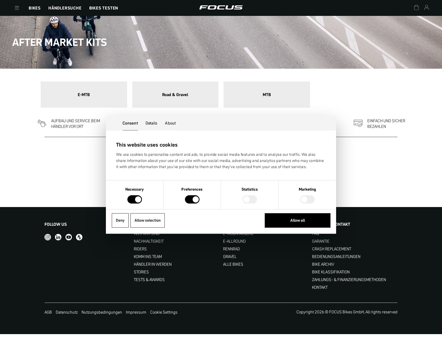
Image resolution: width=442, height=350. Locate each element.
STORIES (141, 272)
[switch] (192, 200)
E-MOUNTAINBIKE (238, 233)
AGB (48, 312)
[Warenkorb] (416, 8)
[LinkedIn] (58, 237)
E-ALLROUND (234, 241)
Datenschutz (67, 312)
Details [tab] (152, 123)
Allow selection (148, 220)
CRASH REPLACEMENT (331, 249)
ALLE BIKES (233, 264)
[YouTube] (68, 237)
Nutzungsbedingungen (102, 312)
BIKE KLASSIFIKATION (331, 272)
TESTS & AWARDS (149, 279)
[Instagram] (48, 237)
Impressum (136, 312)
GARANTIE (320, 241)
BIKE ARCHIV (323, 264)
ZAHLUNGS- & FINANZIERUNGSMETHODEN (349, 279)
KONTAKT (320, 287)
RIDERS (140, 249)
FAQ (315, 233)
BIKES (35, 8)
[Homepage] (220, 8)
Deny (120, 220)
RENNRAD (231, 249)
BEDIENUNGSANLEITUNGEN (336, 256)
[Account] (426, 8)
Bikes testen (103, 8)
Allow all (297, 220)
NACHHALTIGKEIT (149, 241)
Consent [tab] (130, 123)
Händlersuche (65, 8)
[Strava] (79, 237)
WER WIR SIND (147, 233)
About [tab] (170, 123)
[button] (17, 8)
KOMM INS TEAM (148, 256)
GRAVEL (230, 256)
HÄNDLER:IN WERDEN (153, 264)
